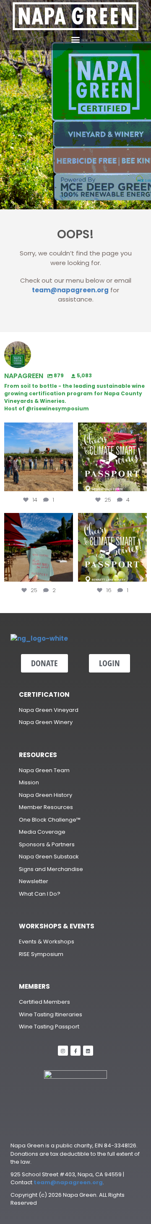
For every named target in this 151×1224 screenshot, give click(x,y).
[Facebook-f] (75, 1051)
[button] (76, 39)
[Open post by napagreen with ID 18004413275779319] (38, 457)
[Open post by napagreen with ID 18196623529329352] (112, 547)
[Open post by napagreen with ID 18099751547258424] (112, 457)
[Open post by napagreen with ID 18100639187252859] (38, 547)
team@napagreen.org (70, 290)
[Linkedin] (88, 1051)
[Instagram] (63, 1051)
